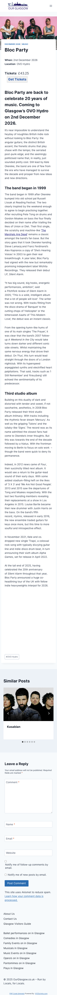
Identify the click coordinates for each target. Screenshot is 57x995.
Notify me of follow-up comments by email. (26, 866)
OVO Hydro (12, 657)
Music (25, 44)
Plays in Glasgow (14, 968)
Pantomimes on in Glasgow (20, 963)
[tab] (22, 742)
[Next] (48, 713)
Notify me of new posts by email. (27, 874)
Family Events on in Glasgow (20, 943)
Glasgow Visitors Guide (17, 923)
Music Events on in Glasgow (20, 953)
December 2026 (12, 44)
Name (10, 824)
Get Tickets (17, 79)
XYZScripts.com (41, 994)
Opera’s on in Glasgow (17, 958)
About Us (9, 913)
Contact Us (10, 918)
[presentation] (28, 704)
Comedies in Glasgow (16, 938)
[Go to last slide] (8, 713)
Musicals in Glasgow (15, 948)
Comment (12, 782)
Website (10, 852)
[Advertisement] (28, 621)
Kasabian (13, 727)
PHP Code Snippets (17, 994)
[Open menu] (50, 6)
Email (10, 838)
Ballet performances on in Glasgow (24, 933)
